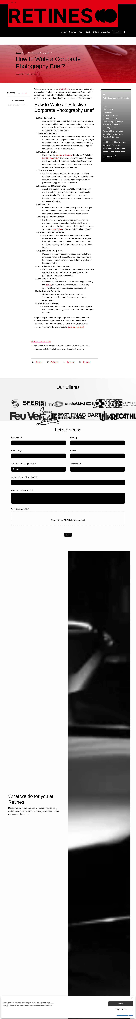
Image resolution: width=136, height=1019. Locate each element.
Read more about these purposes (125, 1015)
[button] (132, 998)
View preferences (121, 1009)
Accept (120, 1004)
